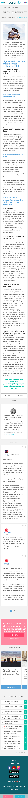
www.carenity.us (10, 786)
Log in (20, 796)
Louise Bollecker (21, 17)
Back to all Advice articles (10, 7)
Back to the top (21, 752)
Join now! (14, 635)
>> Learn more (10, 434)
